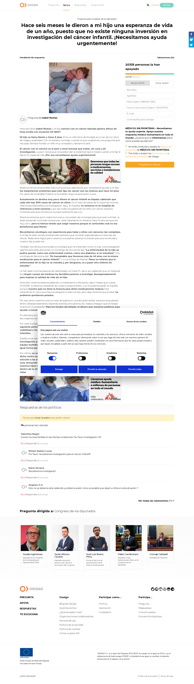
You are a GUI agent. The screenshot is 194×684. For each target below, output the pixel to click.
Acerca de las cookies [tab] (136, 321)
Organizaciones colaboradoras (76, 616)
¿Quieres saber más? (70, 612)
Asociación (105, 608)
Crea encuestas (147, 612)
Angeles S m (36, 485)
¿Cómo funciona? (28, 676)
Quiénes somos (67, 608)
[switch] (82, 358)
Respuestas (80, 5)
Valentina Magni (30, 434)
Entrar (166, 5)
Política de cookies (69, 629)
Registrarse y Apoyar (150, 164)
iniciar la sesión (42, 418)
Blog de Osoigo (68, 604)
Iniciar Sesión (162, 83)
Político (103, 604)
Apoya (66, 5)
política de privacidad (136, 156)
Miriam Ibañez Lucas (40, 451)
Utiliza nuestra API (69, 633)
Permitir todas (134, 369)
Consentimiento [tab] (57, 321)
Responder (32, 443)
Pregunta (53, 5)
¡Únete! (155, 5)
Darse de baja (166, 676)
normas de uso (159, 153)
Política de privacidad (71, 625)
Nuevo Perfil (137, 83)
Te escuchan (97, 5)
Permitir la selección (97, 369)
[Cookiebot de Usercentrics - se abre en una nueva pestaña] (141, 313)
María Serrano (36, 468)
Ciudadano (105, 612)
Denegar (59, 369)
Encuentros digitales (150, 616)
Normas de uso (67, 620)
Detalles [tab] (97, 321)
